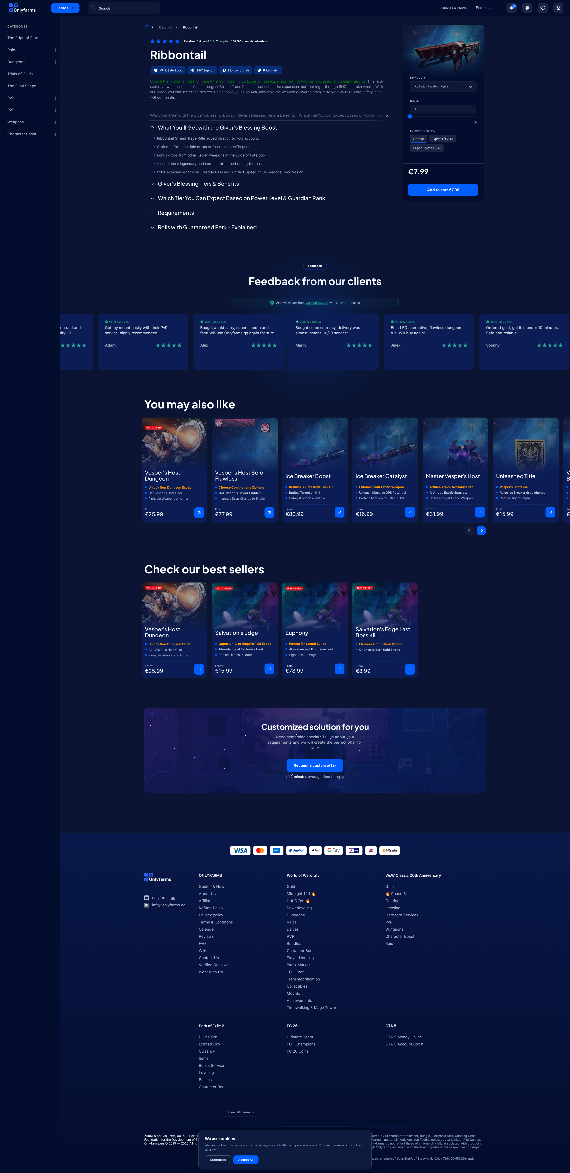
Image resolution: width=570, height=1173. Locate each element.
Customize (218, 1159)
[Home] (147, 27)
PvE (10, 110)
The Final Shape (21, 86)
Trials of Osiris (20, 74)
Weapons (15, 122)
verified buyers (316, 302)
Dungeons (16, 62)
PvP (10, 98)
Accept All (246, 1159)
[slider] (410, 116)
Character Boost (21, 134)
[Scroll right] (387, 115)
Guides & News (454, 8)
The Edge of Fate (22, 38)
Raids (12, 50)
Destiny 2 (166, 27)
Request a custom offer (315, 765)
